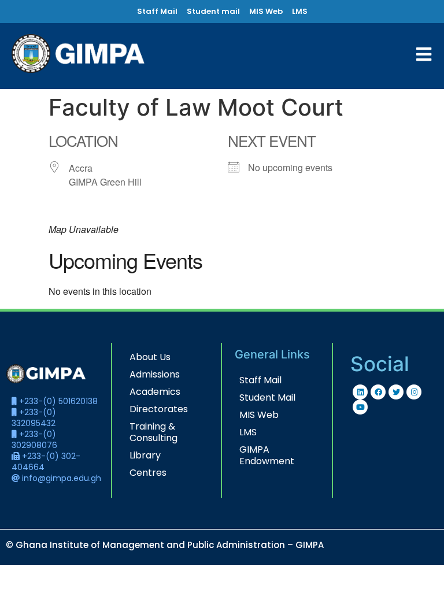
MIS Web (259, 414)
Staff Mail (260, 380)
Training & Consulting (153, 432)
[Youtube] (360, 407)
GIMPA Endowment (266, 455)
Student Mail (267, 397)
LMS (248, 432)
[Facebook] (378, 391)
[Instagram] (413, 391)
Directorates (159, 409)
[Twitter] (396, 391)
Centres (148, 472)
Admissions (155, 374)
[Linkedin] (360, 391)
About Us (150, 357)
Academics (155, 391)
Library (145, 455)
